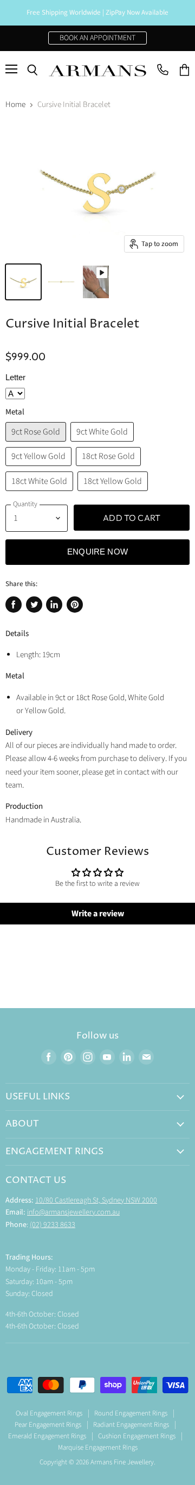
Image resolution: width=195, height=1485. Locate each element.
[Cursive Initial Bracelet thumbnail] (96, 282)
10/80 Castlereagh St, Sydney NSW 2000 (96, 1200)
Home (15, 104)
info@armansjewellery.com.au (73, 1212)
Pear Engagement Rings (48, 1425)
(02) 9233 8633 (52, 1224)
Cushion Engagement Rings (137, 1436)
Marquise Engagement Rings (98, 1447)
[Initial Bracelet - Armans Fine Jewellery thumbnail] (23, 282)
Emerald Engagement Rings (47, 1436)
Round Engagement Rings (130, 1413)
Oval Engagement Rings (49, 1413)
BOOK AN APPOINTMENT (97, 38)
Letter (15, 377)
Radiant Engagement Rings (131, 1425)
